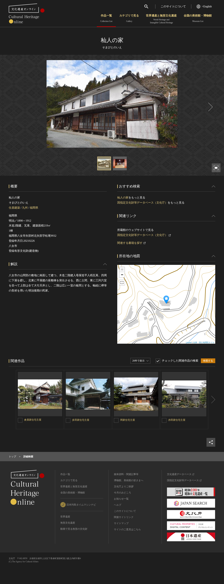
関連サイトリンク (124, 517)
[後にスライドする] (210, 107)
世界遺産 (65, 516)
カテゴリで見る (129, 18)
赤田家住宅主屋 (176, 420)
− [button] (122, 275)
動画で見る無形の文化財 (73, 529)
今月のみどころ (122, 492)
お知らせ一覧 (121, 498)
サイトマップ (121, 523)
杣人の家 (122, 197)
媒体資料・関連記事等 (126, 474)
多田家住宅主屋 (80, 420)
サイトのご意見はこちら (127, 529)
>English (207, 6)
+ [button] (122, 269)
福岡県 (34, 207)
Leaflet (189, 342)
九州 (25, 207)
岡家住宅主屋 (127, 420)
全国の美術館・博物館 (198, 18)
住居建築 (14, 207)
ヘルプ (117, 505)
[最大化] (122, 282)
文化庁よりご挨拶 (124, 486)
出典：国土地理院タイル (203, 342)
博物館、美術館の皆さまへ (128, 480)
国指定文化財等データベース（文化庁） (142, 202)
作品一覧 (106, 18)
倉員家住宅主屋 (32, 419)
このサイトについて (173, 6)
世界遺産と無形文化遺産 (161, 19)
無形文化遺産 (67, 522)
